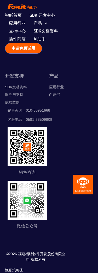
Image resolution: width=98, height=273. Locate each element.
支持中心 (17, 31)
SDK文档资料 (45, 31)
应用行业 (17, 23)
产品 (37, 23)
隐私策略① (14, 270)
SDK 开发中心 (42, 15)
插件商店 (17, 38)
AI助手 (39, 38)
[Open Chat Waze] (83, 184)
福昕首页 (13, 15)
